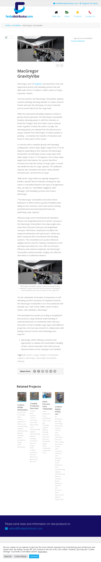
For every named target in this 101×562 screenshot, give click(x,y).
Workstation (21, 447)
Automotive (59, 426)
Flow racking (59, 442)
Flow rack (58, 439)
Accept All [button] (34, 556)
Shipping (20, 361)
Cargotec (38, 84)
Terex (44, 453)
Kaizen (19, 424)
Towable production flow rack (33, 452)
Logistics (21, 358)
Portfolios (16, 25)
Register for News (90, 3)
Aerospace (58, 419)
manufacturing (22, 431)
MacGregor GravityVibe (46, 358)
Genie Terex (46, 421)
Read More (42, 551)
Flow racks (58, 444)
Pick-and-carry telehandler (46, 439)
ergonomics (21, 422)
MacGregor (30, 358)
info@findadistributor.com (67, 3)
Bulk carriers (27, 355)
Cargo (36, 355)
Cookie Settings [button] (20, 556)
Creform (20, 419)
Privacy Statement (78, 41)
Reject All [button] (8, 556)
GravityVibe (53, 355)
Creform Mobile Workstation (22, 407)
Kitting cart (58, 465)
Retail (57, 492)
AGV (21, 412)
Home (7, 25)
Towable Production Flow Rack (34, 405)
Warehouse (33, 457)
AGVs (19, 417)
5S (18, 412)
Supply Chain (59, 499)
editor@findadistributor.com (25, 528)
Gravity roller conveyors (58, 449)
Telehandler (46, 448)
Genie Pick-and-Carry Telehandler (47, 405)
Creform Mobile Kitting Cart (58, 410)
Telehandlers (46, 450)
